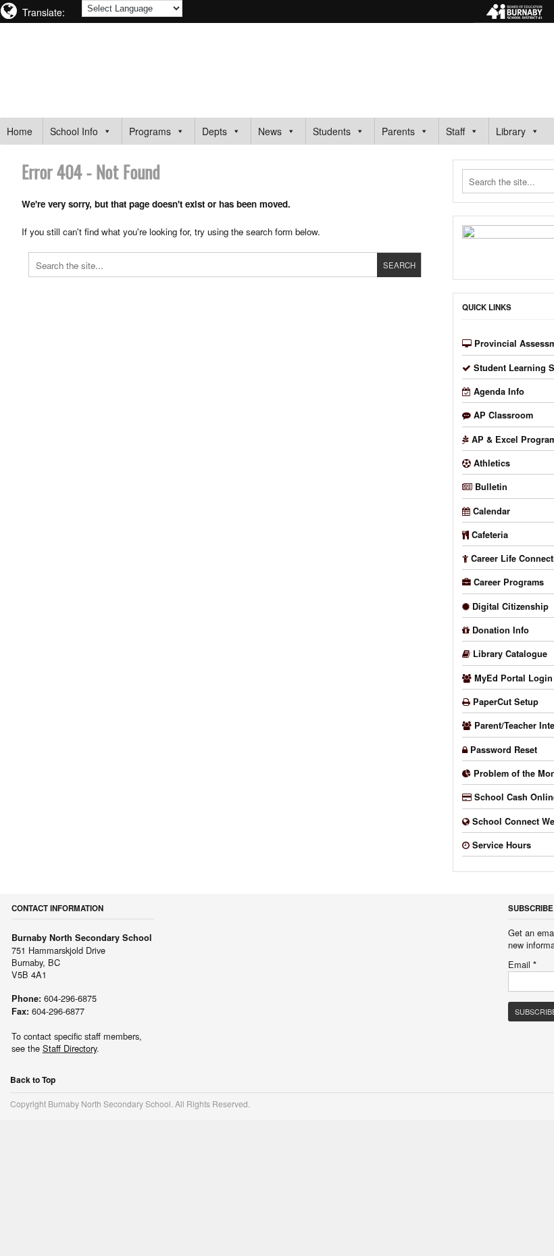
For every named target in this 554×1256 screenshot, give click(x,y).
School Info (74, 131)
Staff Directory (70, 1048)
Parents (398, 131)
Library (511, 131)
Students (332, 131)
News (270, 131)
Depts (214, 131)
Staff (455, 131)
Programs (150, 131)
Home (19, 131)
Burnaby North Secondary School (139, 63)
